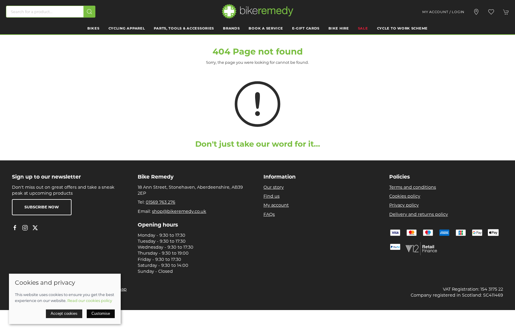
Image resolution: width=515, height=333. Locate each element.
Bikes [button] (93, 28)
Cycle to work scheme (402, 28)
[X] (35, 228)
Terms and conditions (412, 187)
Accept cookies (64, 313)
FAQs (269, 214)
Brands (231, 28)
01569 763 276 (160, 202)
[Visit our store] (476, 11)
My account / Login (443, 12)
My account (276, 205)
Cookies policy (404, 196)
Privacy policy (404, 205)
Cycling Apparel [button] (126, 28)
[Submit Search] (89, 12)
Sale (363, 28)
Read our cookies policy (89, 300)
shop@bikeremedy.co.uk (179, 211)
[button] (491, 11)
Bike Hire (338, 28)
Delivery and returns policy (418, 214)
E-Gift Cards (306, 28)
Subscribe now (41, 207)
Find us (271, 196)
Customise (100, 313)
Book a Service (266, 28)
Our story (273, 187)
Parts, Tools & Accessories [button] (184, 28)
